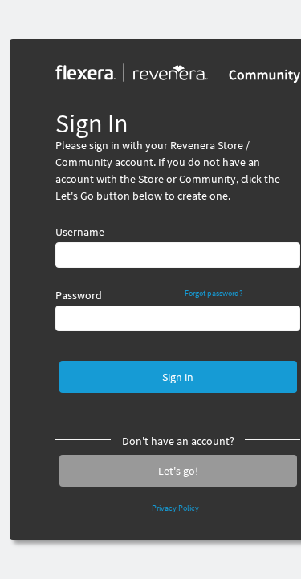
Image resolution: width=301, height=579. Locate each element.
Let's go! (178, 471)
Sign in (177, 377)
